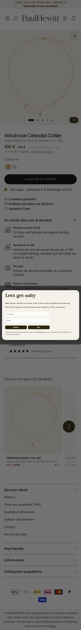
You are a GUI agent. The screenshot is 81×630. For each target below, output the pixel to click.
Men (38, 327)
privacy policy (41, 332)
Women (16, 327)
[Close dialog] (76, 292)
